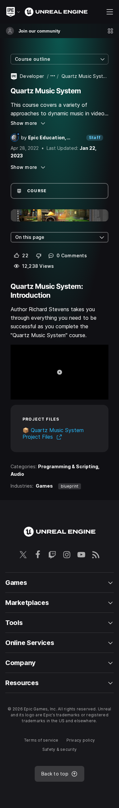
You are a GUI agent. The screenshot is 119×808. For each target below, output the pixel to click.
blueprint (69, 486)
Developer (32, 76)
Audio (17, 474)
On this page (29, 237)
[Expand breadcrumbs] (53, 76)
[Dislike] (39, 255)
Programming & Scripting (68, 466)
